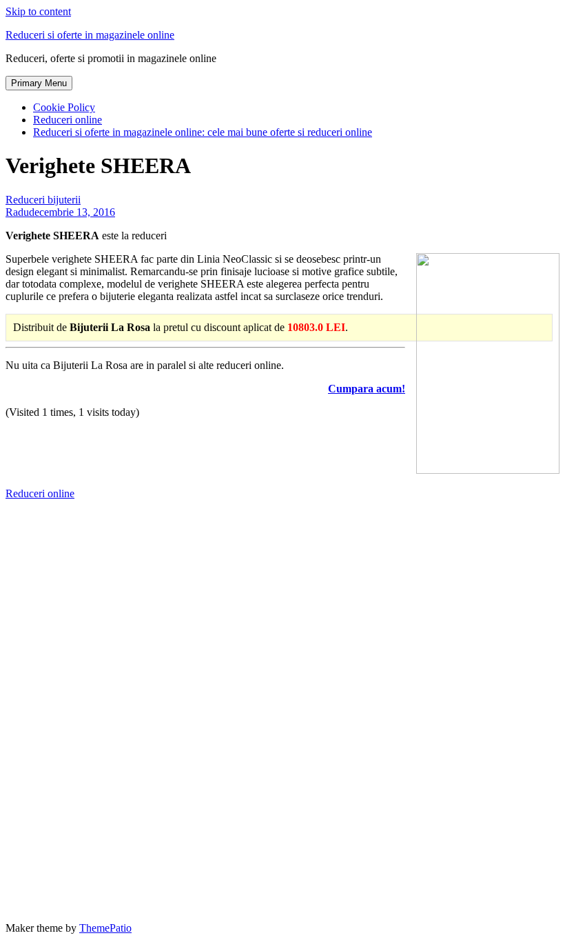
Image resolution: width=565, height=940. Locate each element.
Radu (17, 212)
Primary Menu (39, 83)
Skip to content (38, 11)
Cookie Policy (64, 107)
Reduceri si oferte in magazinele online (90, 35)
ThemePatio (105, 928)
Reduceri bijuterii (43, 200)
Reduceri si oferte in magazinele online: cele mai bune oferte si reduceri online (202, 132)
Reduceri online (67, 120)
